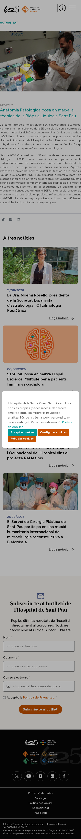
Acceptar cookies (22, 432)
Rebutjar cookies (22, 438)
